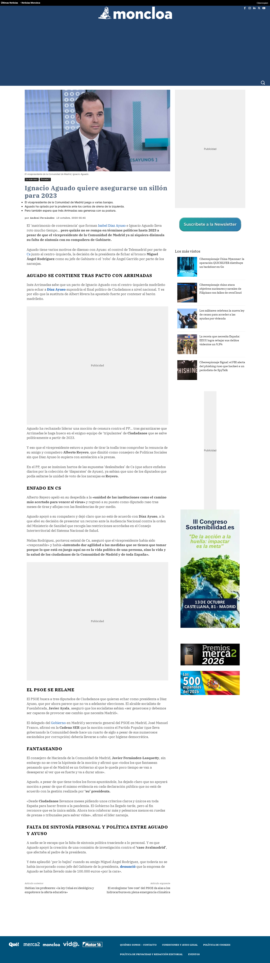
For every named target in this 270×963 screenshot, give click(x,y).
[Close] (203, 418)
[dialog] (135, 481)
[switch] (184, 480)
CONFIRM (107, 538)
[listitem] (135, 472)
